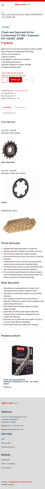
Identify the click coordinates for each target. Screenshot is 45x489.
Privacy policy (6, 468)
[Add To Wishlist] (26, 79)
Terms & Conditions (8, 464)
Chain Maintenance (9, 113)
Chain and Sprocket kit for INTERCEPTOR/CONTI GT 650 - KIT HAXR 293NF (21, 382)
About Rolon (5, 460)
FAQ (3, 439)
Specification (7, 107)
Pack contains (20, 107)
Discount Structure (8, 447)
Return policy (6, 443)
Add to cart (15, 80)
